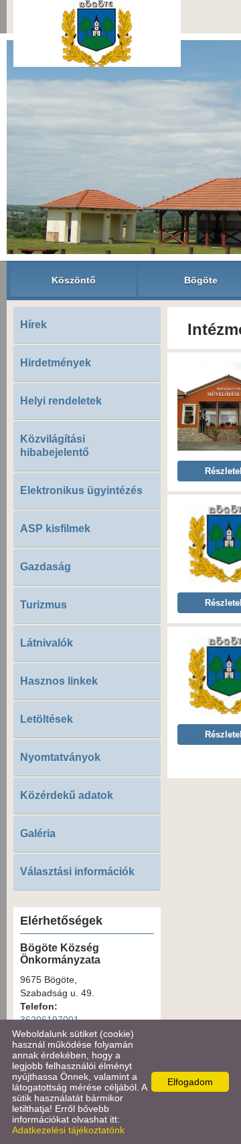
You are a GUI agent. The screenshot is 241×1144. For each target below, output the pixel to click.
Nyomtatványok (60, 757)
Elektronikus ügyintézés (81, 490)
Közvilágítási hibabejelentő (54, 445)
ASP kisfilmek (55, 528)
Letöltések (46, 719)
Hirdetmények (55, 362)
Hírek (33, 324)
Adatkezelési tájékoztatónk (68, 1130)
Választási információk (77, 871)
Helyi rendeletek (61, 401)
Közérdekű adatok (66, 795)
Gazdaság (45, 566)
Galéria (38, 833)
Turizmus (43, 604)
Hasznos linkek (59, 681)
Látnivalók (46, 643)
